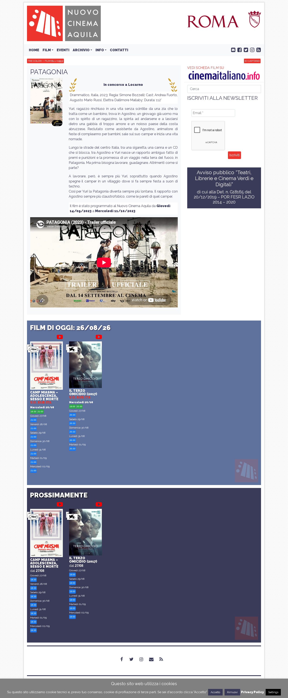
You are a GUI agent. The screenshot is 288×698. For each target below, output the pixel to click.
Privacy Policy (252, 692)
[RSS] (163, 659)
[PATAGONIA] (46, 102)
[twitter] (245, 49)
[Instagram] (143, 659)
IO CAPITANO (252, 60)
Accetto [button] (215, 692)
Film (47, 50)
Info (100, 50)
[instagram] (251, 49)
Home (34, 50)
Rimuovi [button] (232, 692)
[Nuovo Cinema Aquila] (64, 23)
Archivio (81, 50)
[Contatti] (154, 659)
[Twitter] (134, 659)
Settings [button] (273, 692)
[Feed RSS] (257, 49)
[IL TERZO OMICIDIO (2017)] (85, 365)
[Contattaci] (232, 49)
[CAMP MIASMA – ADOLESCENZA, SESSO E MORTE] (46, 366)
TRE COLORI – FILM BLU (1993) (45, 60)
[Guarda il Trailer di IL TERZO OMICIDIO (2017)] (99, 336)
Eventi (63, 50)
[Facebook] (124, 659)
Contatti (119, 50)
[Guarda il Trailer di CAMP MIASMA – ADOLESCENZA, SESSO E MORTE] (60, 336)
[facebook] (239, 49)
